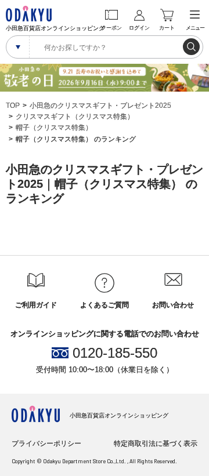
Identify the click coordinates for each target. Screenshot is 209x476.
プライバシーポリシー (46, 443)
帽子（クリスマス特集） (54, 127)
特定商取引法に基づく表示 (155, 443)
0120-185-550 (115, 353)
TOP (13, 105)
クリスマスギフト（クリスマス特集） (75, 116)
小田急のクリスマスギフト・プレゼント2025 (100, 105)
